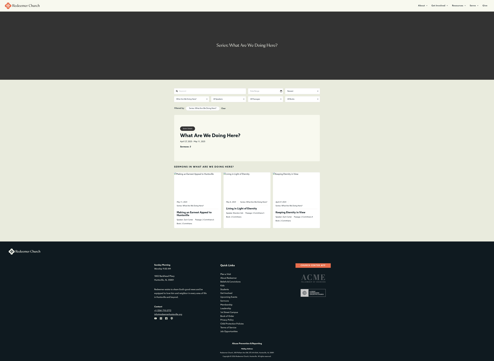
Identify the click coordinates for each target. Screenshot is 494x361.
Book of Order (227, 316)
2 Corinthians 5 (258, 213)
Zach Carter (188, 220)
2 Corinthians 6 (208, 220)
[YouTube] (155, 318)
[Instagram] (161, 318)
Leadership (225, 309)
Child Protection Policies (232, 324)
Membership (226, 305)
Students (224, 290)
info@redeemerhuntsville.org (168, 315)
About (421, 6)
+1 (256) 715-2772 (162, 311)
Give (485, 6)
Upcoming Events (228, 297)
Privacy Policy (227, 320)
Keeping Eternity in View (290, 212)
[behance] (171, 318)
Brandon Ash (238, 213)
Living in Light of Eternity (241, 208)
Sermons (224, 301)
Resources (457, 6)
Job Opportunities (229, 332)
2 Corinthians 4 (307, 217)
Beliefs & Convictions (230, 282)
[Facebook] (166, 318)
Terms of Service (228, 328)
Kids (222, 286)
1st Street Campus (229, 312)
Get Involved (438, 6)
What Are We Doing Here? (193, 206)
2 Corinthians (187, 224)
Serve (473, 6)
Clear (223, 109)
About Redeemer (228, 278)
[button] (426, 5)
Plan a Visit (225, 274)
